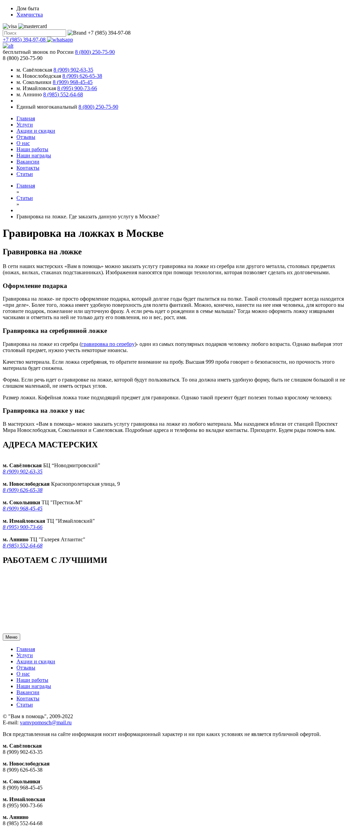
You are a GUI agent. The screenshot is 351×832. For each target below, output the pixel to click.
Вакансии (27, 162)
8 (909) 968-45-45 (73, 82)
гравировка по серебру (108, 344)
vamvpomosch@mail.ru (46, 722)
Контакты (27, 168)
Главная (25, 118)
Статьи (24, 174)
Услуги (24, 125)
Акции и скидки (35, 131)
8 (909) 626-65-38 (82, 76)
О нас (23, 143)
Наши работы (32, 149)
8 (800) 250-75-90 (98, 107)
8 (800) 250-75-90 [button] (23, 58)
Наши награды (33, 155)
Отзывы (25, 137)
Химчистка (29, 14)
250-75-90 (95, 52)
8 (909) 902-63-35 (73, 70)
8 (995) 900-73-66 (77, 88)
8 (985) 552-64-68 (63, 94)
